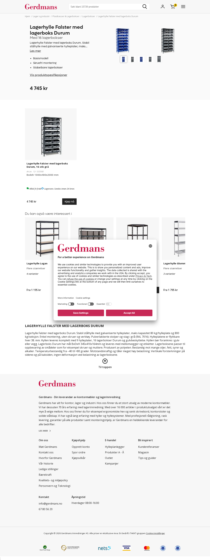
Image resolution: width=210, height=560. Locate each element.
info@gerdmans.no (50, 503)
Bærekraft (45, 474)
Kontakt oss (46, 452)
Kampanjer (111, 463)
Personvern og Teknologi (54, 486)
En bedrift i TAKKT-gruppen (132, 533)
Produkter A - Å (114, 452)
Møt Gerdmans (48, 447)
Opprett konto (81, 447)
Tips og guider (147, 458)
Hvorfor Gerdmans (50, 458)
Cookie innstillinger (155, 533)
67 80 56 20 (45, 509)
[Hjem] (42, 6)
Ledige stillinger (48, 469)
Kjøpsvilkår (78, 458)
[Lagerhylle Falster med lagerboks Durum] (123, 59)
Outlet (109, 458)
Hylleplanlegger (115, 447)
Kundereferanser (148, 447)
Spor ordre (78, 452)
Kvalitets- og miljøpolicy (53, 480)
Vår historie (46, 463)
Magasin (143, 452)
